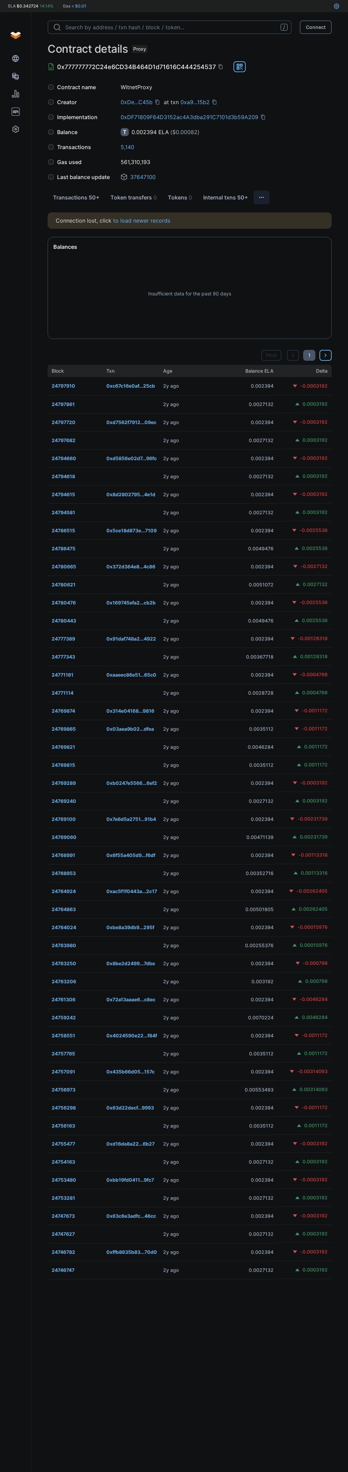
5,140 (127, 147)
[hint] (51, 87)
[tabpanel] (190, 745)
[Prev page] (293, 355)
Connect (316, 27)
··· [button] (261, 197)
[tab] (76, 197)
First (271, 355)
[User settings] (336, 6)
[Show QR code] (239, 66)
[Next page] (325, 355)
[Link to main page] (16, 35)
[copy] (222, 66)
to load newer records (141, 220)
